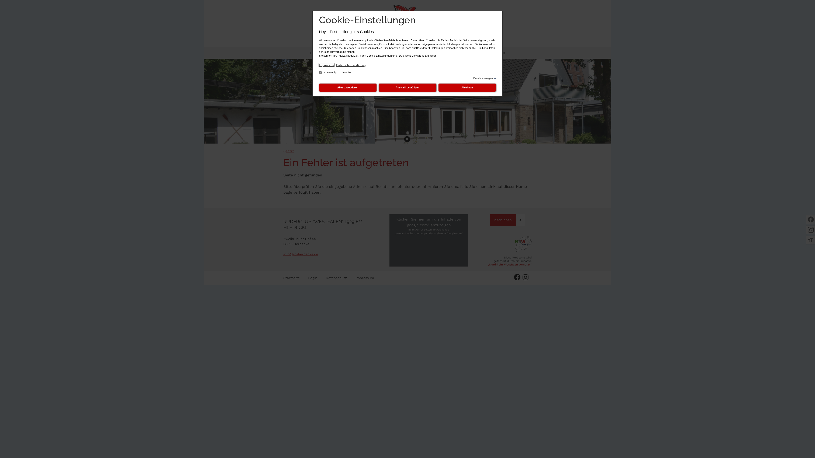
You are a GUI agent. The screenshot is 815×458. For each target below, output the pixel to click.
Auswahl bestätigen (407, 87)
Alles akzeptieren (347, 87)
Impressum (326, 65)
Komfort (347, 72)
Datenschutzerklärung (351, 65)
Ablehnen (467, 87)
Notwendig (330, 72)
